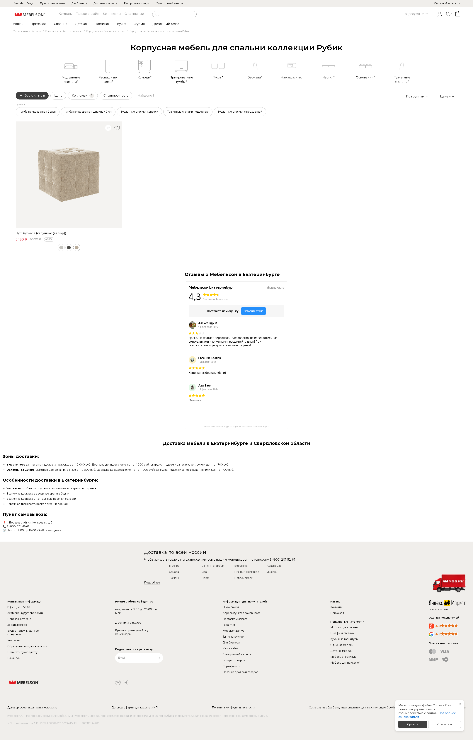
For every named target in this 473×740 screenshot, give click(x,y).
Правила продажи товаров (240, 672)
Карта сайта (231, 648)
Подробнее (152, 582)
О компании (134, 14)
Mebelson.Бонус (24, 3)
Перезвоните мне (19, 619)
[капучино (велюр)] (76, 247)
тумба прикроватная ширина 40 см (88, 111)
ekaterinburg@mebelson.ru (25, 613)
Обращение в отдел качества (27, 646)
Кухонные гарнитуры (344, 639)
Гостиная (103, 24)
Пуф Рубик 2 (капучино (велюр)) (41, 233)
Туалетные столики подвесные (188, 111)
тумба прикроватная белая (38, 111)
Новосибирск (243, 578)
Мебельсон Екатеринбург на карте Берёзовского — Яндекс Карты (236, 426)
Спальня (60, 24)
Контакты (13, 640)
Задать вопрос (17, 624)
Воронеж (240, 565)
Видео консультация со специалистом (23, 632)
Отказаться (444, 724)
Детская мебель (341, 651)
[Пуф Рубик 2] (69, 174)
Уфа (204, 572)
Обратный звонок (445, 3)
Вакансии (13, 658)
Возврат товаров (234, 660)
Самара (174, 572)
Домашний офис (165, 24)
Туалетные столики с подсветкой (240, 111)
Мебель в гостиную (343, 656)
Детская (81, 24)
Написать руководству (22, 652)
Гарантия (229, 624)
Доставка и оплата (105, 3)
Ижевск (272, 572)
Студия (139, 24)
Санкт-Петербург (213, 565)
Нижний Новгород (246, 572)
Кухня (121, 24)
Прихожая (39, 24)
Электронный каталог (170, 3)
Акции (18, 24)
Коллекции (112, 14)
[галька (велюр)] (61, 247)
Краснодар (274, 565)
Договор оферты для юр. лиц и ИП (135, 707)
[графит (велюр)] (68, 247)
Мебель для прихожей (345, 662)
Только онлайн (87, 14)
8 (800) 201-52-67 (416, 14)
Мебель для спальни (344, 627)
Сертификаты (232, 666)
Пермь (206, 578)
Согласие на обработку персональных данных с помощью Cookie (352, 707)
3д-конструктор (233, 636)
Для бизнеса (79, 3)
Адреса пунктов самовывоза (242, 613)
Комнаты (65, 14)
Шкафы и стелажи (342, 633)
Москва (174, 565)
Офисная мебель (341, 645)
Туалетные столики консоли (139, 111)
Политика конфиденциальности (233, 707)
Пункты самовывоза (53, 3)
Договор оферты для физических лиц (32, 707)
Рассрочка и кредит (136, 3)
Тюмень (174, 578)
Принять (412, 724)
